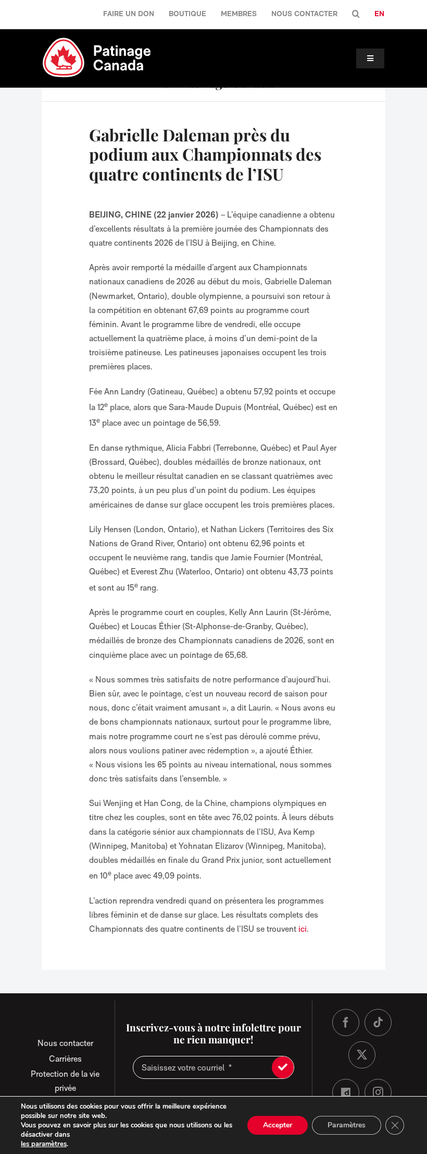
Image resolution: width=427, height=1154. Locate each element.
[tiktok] (378, 1022)
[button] (356, 14)
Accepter (277, 1125)
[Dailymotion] (345, 1092)
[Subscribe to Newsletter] (283, 1067)
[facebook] (345, 1022)
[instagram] (378, 1092)
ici (302, 929)
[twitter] (361, 1054)
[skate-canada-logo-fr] (97, 41)
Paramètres (347, 1125)
